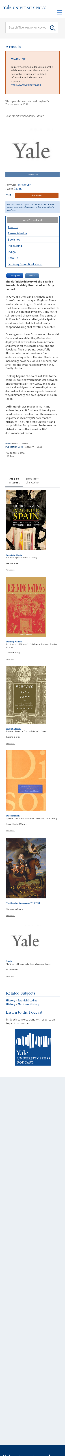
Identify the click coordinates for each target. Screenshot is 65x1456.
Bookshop (14, 239)
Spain (9, 961)
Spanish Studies (27, 1000)
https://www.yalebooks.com (26, 84)
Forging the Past (13, 728)
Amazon (13, 227)
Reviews (32, 275)
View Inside (32, 174)
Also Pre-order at (32, 220)
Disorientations (13, 815)
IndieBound (15, 245)
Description (15, 275)
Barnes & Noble (17, 233)
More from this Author (33, 480)
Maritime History (28, 1004)
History (10, 1000)
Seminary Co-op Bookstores (25, 264)
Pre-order (37, 195)
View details (10, 570)
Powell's (13, 258)
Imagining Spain (14, 554)
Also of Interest (14, 480)
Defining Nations (14, 641)
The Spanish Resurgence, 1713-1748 (23, 903)
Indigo (12, 252)
